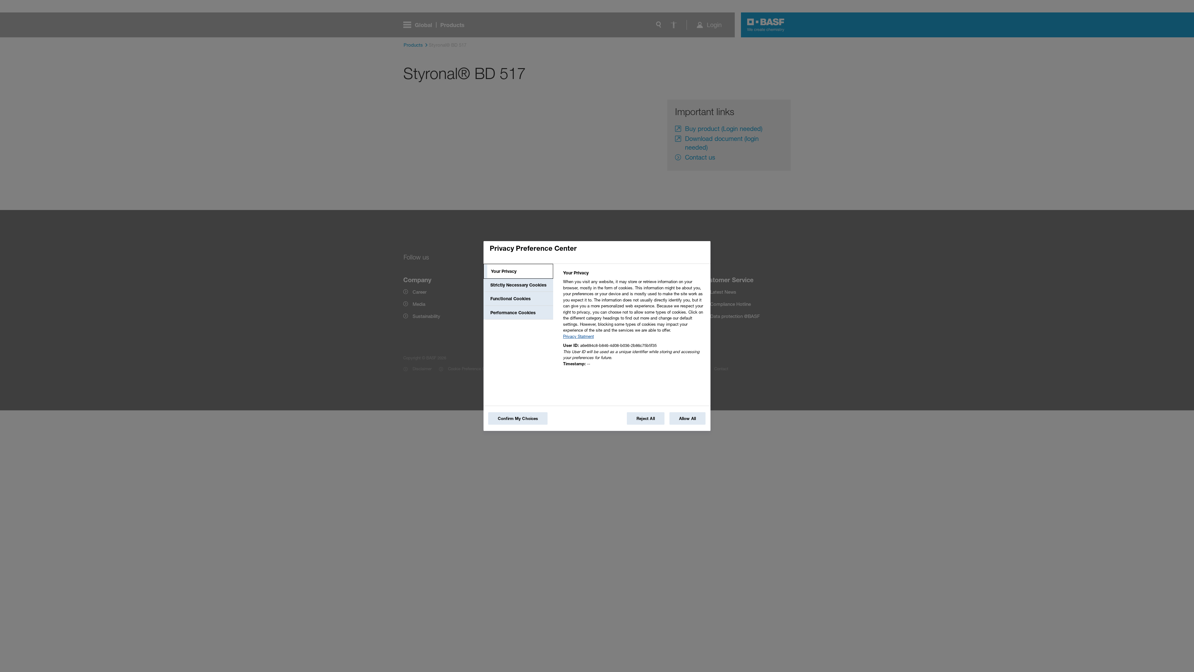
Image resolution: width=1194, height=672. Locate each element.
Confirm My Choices (518, 418)
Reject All (645, 418)
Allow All (687, 418)
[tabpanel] (634, 320)
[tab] (518, 271)
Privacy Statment (578, 336)
